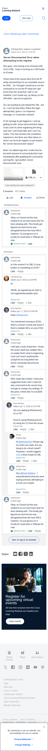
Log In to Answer (24, 540)
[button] (20, 177)
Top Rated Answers (11, 205)
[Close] (44, 726)
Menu (44, 9)
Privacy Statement (22, 739)
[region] (24, 737)
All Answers (8, 252)
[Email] (15, 554)
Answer (28, 197)
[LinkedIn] (31, 554)
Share (42, 197)
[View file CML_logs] (13, 173)
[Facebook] (21, 554)
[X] (26, 554)
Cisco (11, 9)
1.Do (18, 455)
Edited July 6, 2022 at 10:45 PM (23, 52)
